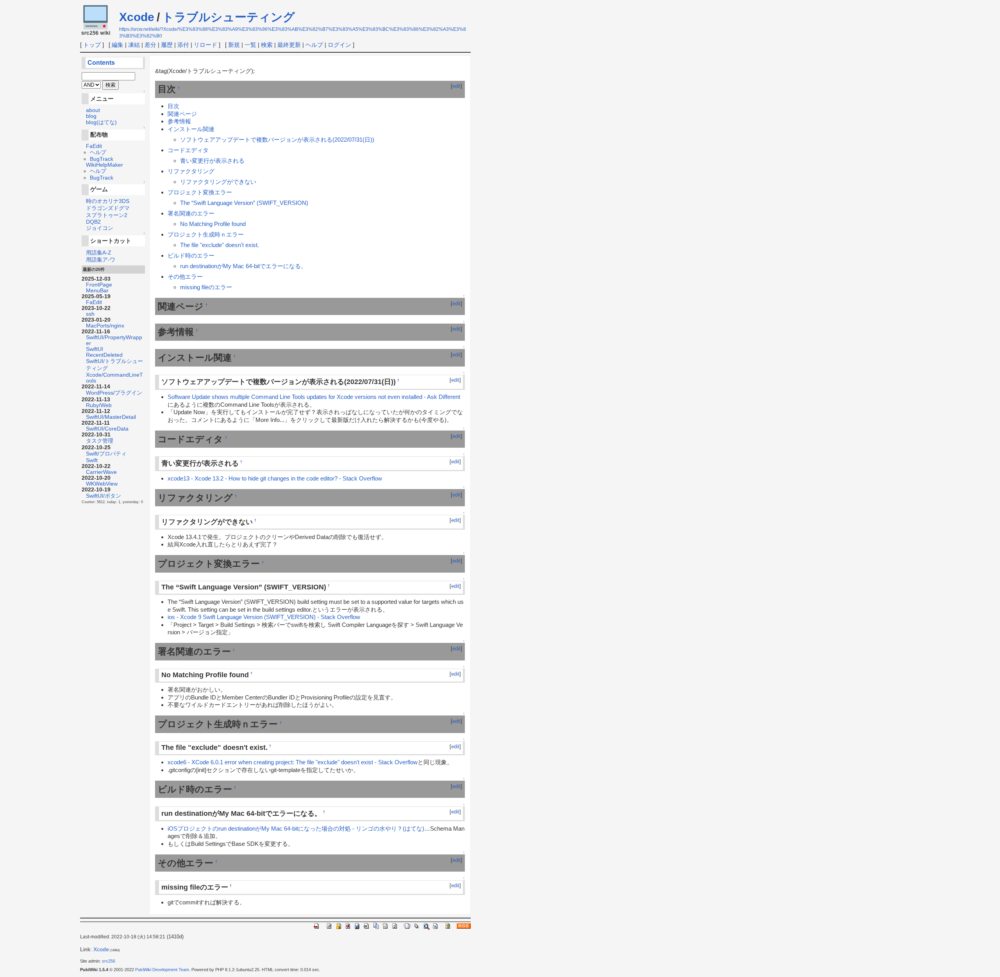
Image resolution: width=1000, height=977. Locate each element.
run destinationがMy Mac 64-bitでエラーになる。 (243, 266)
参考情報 (179, 121)
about (93, 110)
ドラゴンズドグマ (108, 208)
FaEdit (94, 146)
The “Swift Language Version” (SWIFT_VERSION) (244, 202)
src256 (108, 961)
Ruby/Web (99, 405)
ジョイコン (99, 228)
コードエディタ (188, 150)
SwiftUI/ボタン (103, 496)
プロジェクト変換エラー (200, 192)
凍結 (134, 44)
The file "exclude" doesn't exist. (219, 245)
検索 (267, 44)
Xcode (136, 17)
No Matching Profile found (213, 224)
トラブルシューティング (228, 17)
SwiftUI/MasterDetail (111, 417)
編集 (117, 44)
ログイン (339, 44)
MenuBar (97, 291)
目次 (173, 106)
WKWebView (102, 484)
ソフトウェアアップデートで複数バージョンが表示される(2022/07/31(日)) (277, 139)
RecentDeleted (104, 355)
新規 (234, 44)
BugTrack (101, 159)
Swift (92, 460)
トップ (92, 44)
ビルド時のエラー (191, 255)
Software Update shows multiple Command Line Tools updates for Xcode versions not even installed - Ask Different (314, 396)
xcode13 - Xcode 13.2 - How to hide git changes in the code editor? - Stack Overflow (275, 478)
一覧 (250, 44)
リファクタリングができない (218, 181)
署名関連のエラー (191, 213)
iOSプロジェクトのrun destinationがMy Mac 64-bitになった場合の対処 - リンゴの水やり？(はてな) (296, 828)
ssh (90, 314)
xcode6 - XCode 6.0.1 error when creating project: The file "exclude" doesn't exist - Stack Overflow (293, 762)
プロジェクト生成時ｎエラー (206, 234)
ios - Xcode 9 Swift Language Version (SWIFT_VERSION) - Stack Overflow (264, 617)
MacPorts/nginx (105, 326)
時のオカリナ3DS (107, 201)
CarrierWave (101, 472)
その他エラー (185, 276)
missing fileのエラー (206, 287)
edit (456, 86)
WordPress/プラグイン (114, 393)
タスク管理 (99, 441)
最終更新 (289, 44)
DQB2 (93, 222)
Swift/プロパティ (106, 454)
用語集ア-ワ (100, 260)
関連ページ (182, 113)
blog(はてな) (101, 122)
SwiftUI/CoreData (107, 429)
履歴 (167, 44)
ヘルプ (314, 44)
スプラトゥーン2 (106, 215)
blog (91, 116)
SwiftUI (94, 349)
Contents (101, 62)
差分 (150, 44)
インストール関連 (191, 129)
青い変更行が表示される (212, 160)
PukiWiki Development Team (162, 969)
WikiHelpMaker (104, 165)
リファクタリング (191, 171)
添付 (183, 44)
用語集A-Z (98, 253)
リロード (205, 44)
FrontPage (99, 285)
